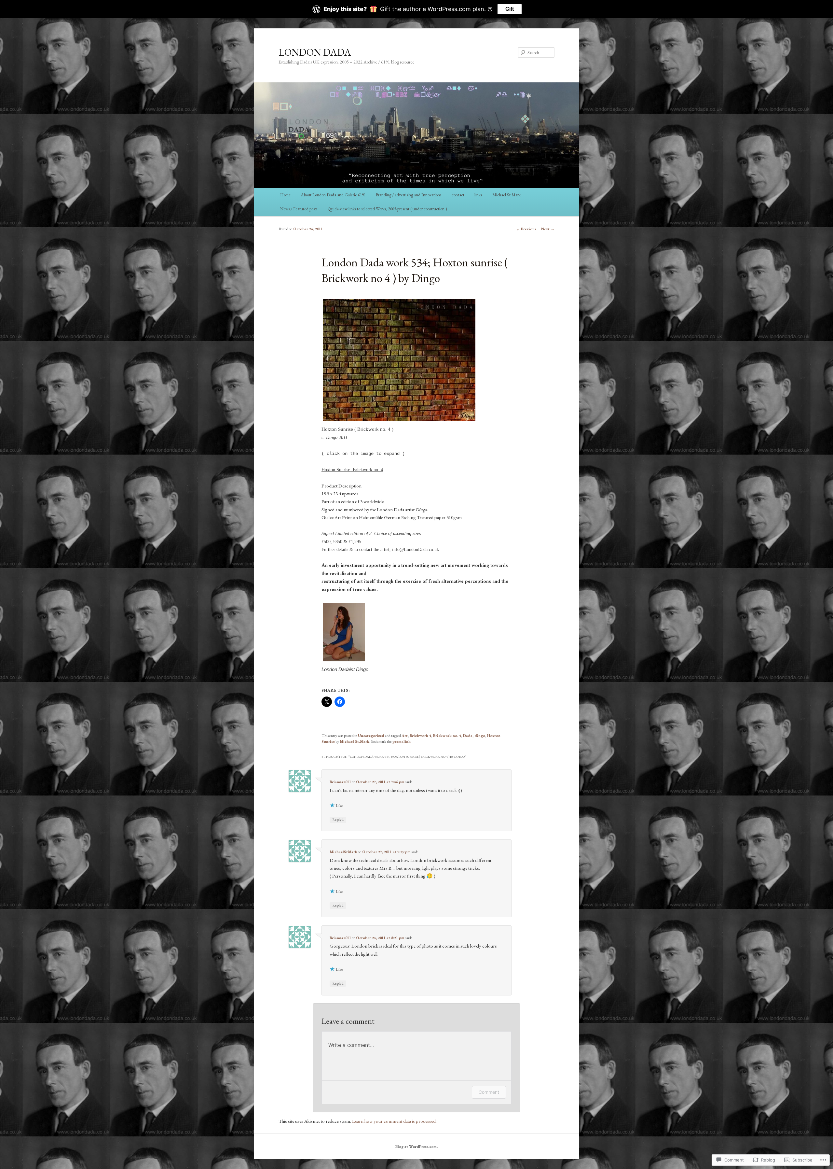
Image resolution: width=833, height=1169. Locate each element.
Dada (467, 735)
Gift (509, 9)
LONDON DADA (315, 52)
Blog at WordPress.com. (416, 1146)
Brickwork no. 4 (447, 735)
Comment (489, 1092)
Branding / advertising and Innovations (408, 195)
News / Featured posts (298, 209)
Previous (526, 229)
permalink (401, 741)
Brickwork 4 (420, 735)
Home (285, 195)
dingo (479, 735)
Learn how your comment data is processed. (394, 1121)
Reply (338, 819)
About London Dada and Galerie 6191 (333, 195)
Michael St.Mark (506, 195)
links (478, 195)
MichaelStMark (343, 851)
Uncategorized (371, 735)
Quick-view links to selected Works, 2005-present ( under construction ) (387, 209)
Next (547, 229)
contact (458, 195)
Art (405, 735)
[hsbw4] (399, 421)
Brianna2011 (340, 781)
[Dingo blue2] (343, 661)
